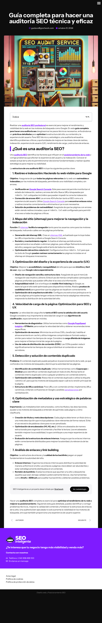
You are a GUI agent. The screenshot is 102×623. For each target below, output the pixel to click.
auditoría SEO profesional (34, 125)
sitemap (24, 227)
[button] (86, 117)
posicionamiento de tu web (77, 154)
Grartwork (58, 489)
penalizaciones (72, 389)
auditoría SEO (20, 154)
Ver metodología (79, 489)
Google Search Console (40, 189)
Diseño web (41, 592)
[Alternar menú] (99, 3)
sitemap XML (56, 235)
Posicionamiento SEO (56, 592)
